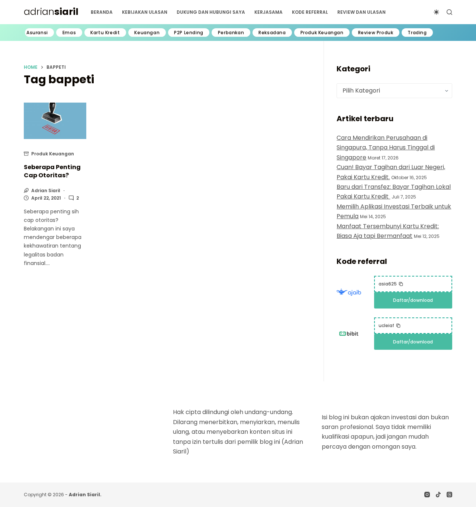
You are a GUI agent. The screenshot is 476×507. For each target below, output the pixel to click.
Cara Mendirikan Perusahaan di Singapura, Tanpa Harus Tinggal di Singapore (386, 147)
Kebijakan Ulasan (144, 12)
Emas (69, 33)
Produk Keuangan (322, 33)
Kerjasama (268, 12)
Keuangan (147, 33)
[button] (391, 284)
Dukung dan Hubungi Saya (211, 12)
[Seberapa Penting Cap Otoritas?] (55, 121)
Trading (417, 33)
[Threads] (449, 494)
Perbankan (231, 33)
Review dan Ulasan (361, 12)
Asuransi (37, 33)
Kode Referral (310, 12)
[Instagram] (427, 494)
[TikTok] (438, 494)
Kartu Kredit (105, 33)
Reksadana (272, 33)
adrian (51, 11)
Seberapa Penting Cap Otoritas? (52, 171)
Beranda (102, 12)
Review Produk (375, 33)
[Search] (449, 12)
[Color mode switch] (436, 12)
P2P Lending (188, 33)
